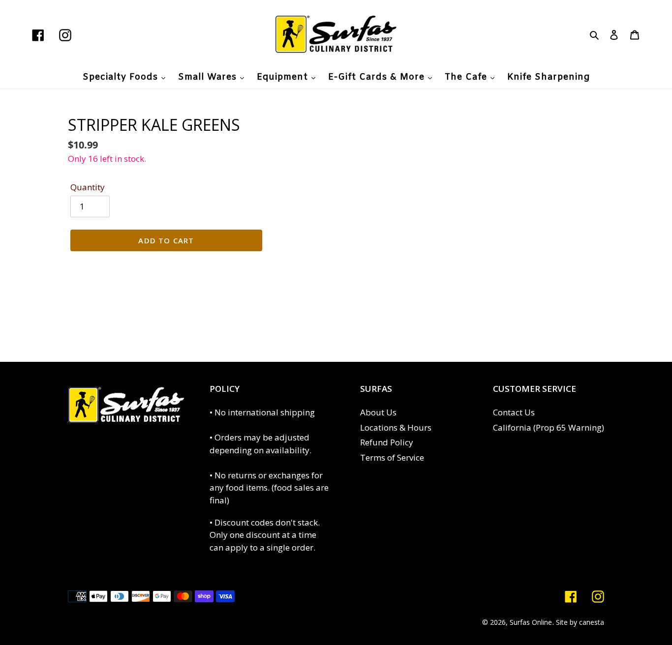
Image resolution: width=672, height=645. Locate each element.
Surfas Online (531, 622)
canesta (591, 622)
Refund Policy (386, 442)
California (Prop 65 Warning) (548, 427)
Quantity (87, 187)
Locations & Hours (395, 427)
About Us (378, 412)
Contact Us (514, 412)
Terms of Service (392, 457)
